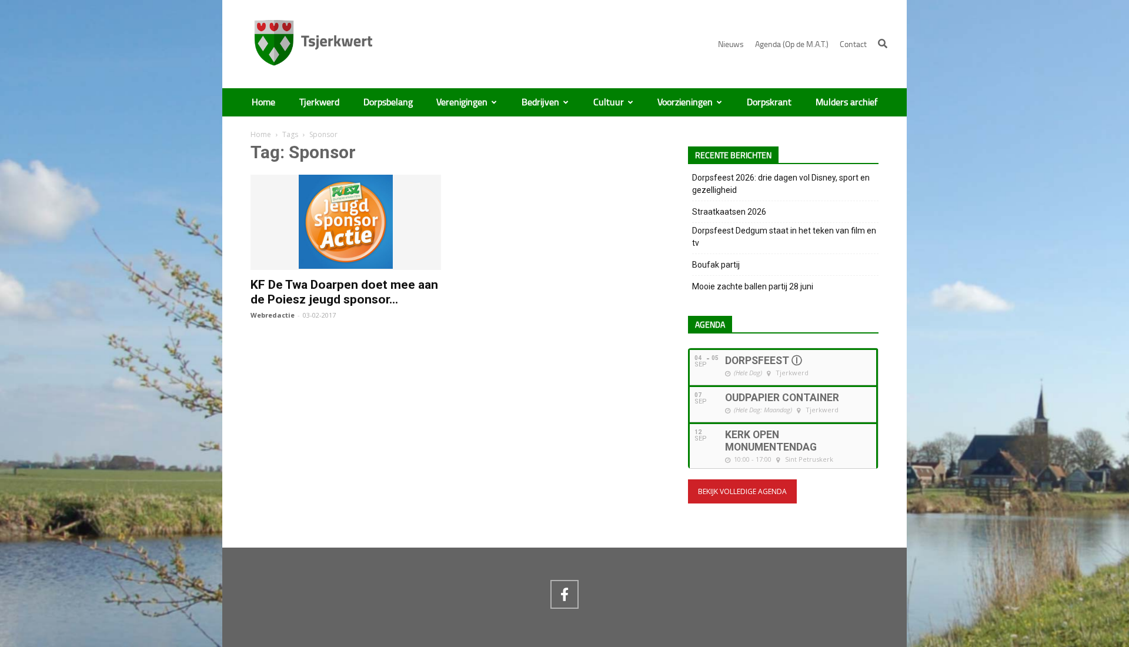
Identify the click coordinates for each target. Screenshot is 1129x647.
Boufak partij (716, 264)
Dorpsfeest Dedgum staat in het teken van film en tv (784, 237)
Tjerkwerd (319, 102)
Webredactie (272, 315)
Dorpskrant (769, 102)
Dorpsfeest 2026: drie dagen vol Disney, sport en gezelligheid (781, 184)
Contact (853, 44)
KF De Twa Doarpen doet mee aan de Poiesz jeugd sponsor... (344, 292)
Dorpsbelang (388, 102)
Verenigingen (461, 102)
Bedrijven (540, 102)
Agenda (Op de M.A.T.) (792, 44)
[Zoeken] (882, 43)
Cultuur (608, 102)
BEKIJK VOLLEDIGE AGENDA (742, 491)
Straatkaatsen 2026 (729, 211)
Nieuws (731, 44)
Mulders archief (846, 102)
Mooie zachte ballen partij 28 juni (752, 286)
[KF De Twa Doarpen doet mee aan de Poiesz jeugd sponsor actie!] (346, 263)
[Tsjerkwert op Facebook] (564, 594)
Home (263, 102)
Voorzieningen (685, 102)
